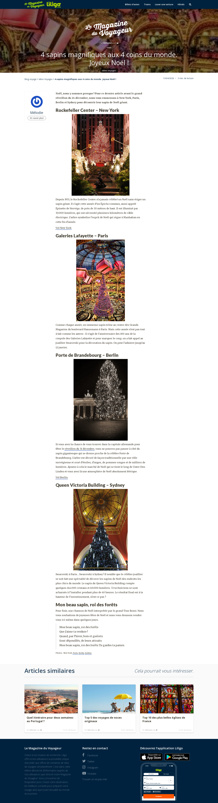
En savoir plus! (37, 118)
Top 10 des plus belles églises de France (163, 719)
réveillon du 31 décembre (79, 448)
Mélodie (107, 43)
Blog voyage (30, 79)
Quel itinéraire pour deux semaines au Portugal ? (50, 719)
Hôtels (181, 4)
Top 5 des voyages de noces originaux (103, 719)
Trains (147, 4)
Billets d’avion (132, 4)
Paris (75, 653)
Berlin (81, 653)
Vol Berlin (62, 477)
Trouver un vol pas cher (94, 779)
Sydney (88, 653)
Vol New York (63, 227)
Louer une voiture (164, 4)
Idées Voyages (109, 70)
